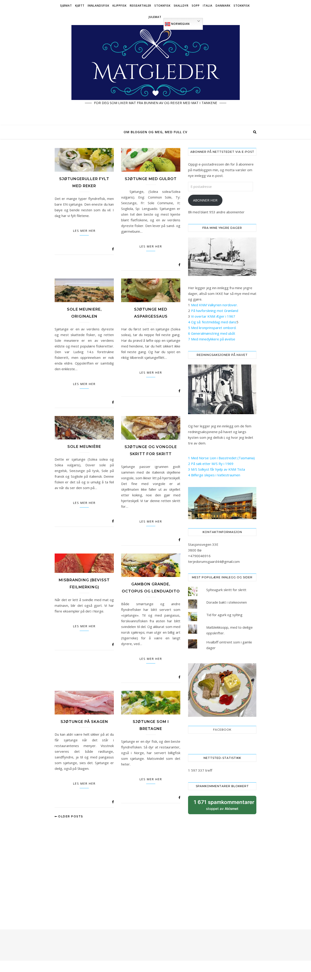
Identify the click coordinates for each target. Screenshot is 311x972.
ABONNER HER (205, 200)
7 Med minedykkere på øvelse (211, 339)
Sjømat (66, 6)
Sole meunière (84, 446)
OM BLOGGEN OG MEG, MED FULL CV (155, 132)
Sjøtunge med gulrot (151, 179)
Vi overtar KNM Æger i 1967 (213, 316)
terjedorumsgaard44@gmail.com (214, 561)
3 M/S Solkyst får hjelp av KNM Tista (216, 469)
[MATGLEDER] (155, 74)
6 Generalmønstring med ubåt (211, 333)
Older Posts (70, 816)
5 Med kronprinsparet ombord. (212, 327)
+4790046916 (199, 556)
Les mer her (84, 231)
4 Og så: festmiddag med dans (212, 322)
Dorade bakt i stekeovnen (226, 602)
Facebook (222, 729)
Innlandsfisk (98, 6)
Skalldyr (181, 6)
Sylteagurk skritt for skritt (226, 589)
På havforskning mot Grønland (214, 310)
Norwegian (180, 24)
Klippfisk (119, 6)
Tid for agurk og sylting (224, 614)
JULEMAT (155, 17)
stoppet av (224, 806)
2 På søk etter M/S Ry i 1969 (210, 463)
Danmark (223, 6)
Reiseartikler (140, 6)
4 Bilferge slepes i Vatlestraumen (214, 475)
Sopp (196, 6)
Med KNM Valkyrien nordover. (214, 305)
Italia (207, 6)
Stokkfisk (162, 6)
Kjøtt (79, 6)
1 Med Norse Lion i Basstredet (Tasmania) (221, 458)
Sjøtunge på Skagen (84, 721)
